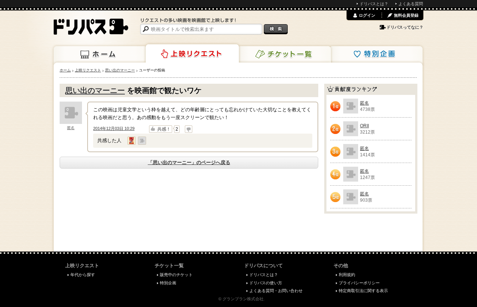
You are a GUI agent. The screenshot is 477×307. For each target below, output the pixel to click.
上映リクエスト (192, 53)
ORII (364, 125)
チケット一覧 (284, 54)
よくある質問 (410, 3)
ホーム (100, 54)
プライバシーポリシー (359, 283)
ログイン (367, 15)
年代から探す (82, 274)
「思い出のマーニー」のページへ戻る (189, 162)
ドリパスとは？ (374, 3)
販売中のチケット (176, 274)
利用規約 (347, 274)
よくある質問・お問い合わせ (276, 290)
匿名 (71, 128)
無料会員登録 (406, 15)
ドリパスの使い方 (265, 283)
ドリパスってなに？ (404, 27)
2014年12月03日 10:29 (114, 128)
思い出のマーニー (95, 90)
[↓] (188, 129)
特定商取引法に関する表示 (363, 290)
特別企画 (376, 54)
